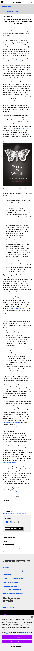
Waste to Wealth (15, 61)
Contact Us (7, 607)
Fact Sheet (7, 575)
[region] (17, 633)
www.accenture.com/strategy (12, 492)
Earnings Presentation (12, 571)
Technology (6, 551)
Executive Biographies (11, 578)
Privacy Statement (6, 633)
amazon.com (7, 422)
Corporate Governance (12, 590)
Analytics (5, 548)
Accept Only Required (17, 641)
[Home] (17, 2)
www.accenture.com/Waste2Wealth (14, 427)
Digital (11, 548)
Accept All (17, 637)
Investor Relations (10, 582)
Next (16, 11)
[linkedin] (6, 523)
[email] (14, 523)
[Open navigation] (2, 2)
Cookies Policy (26, 632)
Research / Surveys (20, 548)
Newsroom (7, 6)
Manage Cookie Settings (17, 646)
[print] (18, 523)
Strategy (5, 541)
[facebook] (10, 523)
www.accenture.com (9, 462)
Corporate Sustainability (13, 593)
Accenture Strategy (12, 59)
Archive (6, 567)
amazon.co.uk (16, 422)
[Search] (31, 2)
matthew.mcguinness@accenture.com (15, 513)
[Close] (32, 617)
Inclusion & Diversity (11, 586)
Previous (10, 11)
